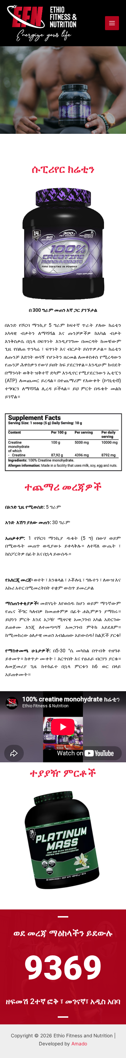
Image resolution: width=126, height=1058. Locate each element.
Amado (79, 1043)
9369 (63, 968)
